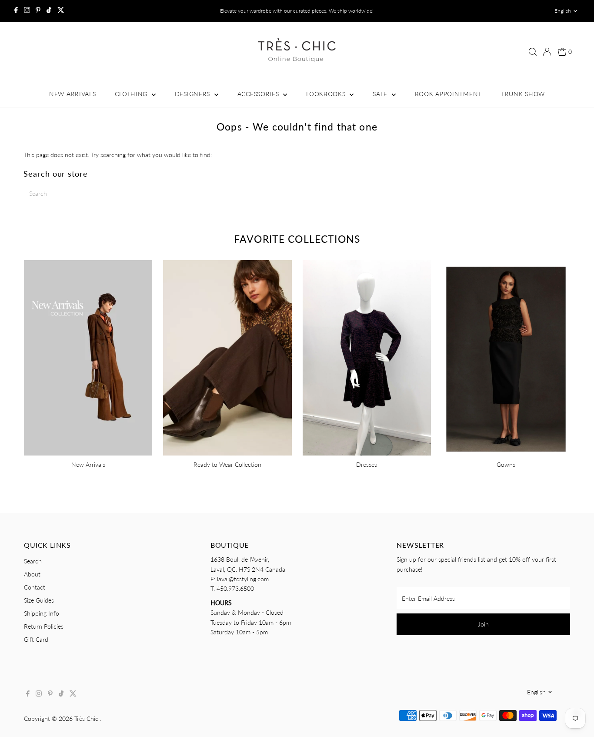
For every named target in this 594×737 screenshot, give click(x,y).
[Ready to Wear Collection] (227, 356)
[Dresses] (367, 356)
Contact (34, 587)
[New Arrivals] (88, 356)
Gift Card (36, 639)
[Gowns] (506, 356)
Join (483, 624)
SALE (381, 93)
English (562, 10)
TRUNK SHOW (523, 93)
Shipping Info (41, 613)
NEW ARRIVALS (72, 93)
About (32, 574)
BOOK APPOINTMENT (448, 93)
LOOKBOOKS (326, 93)
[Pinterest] (38, 10)
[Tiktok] (48, 10)
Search (33, 561)
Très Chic (87, 718)
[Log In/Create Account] (547, 52)
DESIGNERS (193, 93)
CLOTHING (132, 93)
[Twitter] (61, 10)
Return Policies (43, 626)
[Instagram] (27, 10)
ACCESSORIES (259, 93)
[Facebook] (16, 10)
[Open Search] (533, 52)
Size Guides (39, 600)
